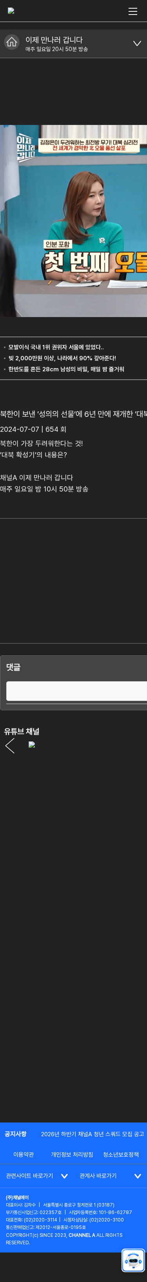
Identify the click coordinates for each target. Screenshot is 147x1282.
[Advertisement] (73, 1037)
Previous (10, 746)
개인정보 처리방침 (72, 1154)
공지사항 (16, 1134)
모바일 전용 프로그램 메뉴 (137, 44)
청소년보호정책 (121, 1154)
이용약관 (23, 1154)
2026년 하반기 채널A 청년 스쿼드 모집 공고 (92, 1134)
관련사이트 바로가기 (29, 1175)
